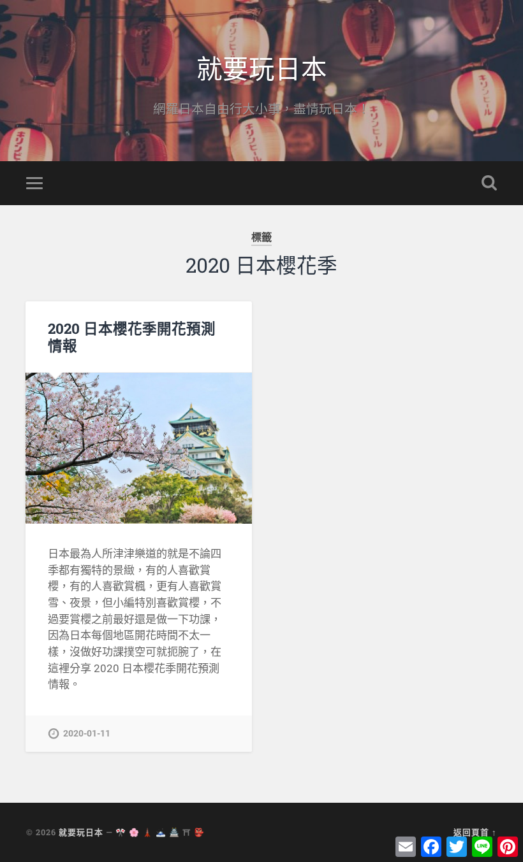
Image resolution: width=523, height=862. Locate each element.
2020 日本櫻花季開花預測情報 (132, 337)
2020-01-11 (86, 733)
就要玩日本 (261, 67)
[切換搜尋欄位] (489, 183)
